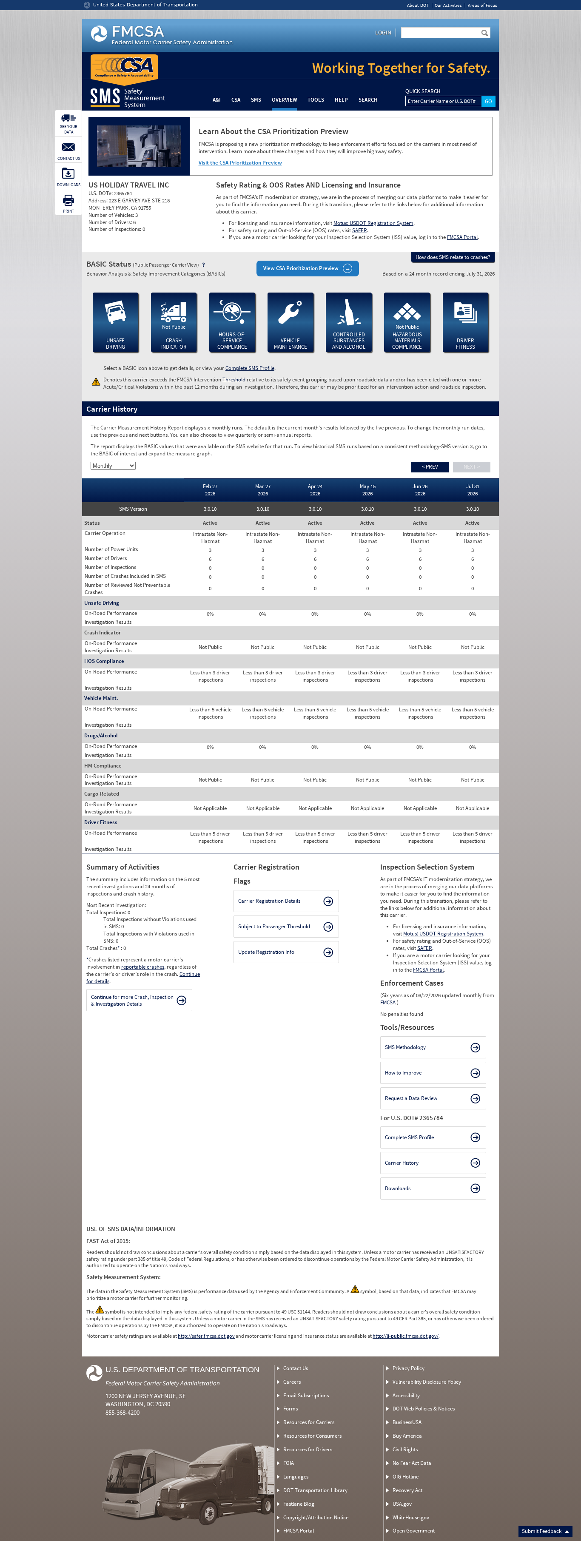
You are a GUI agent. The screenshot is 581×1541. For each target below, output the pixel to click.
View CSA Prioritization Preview (301, 268)
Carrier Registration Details (269, 900)
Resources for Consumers (312, 1435)
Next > (472, 466)
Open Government (414, 1530)
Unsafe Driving (101, 602)
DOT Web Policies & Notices (424, 1408)
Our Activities (448, 5)
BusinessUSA (407, 1422)
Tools (316, 99)
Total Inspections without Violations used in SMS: (150, 923)
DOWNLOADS (68, 185)
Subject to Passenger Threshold (274, 926)
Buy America (407, 1435)
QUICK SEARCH (422, 91)
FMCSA (388, 1002)
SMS (256, 99)
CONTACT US (68, 158)
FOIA (288, 1463)
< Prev (430, 466)
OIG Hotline (406, 1476)
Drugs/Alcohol (101, 735)
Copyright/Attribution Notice (315, 1517)
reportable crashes (142, 966)
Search (368, 99)
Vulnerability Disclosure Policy (427, 1381)
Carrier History (402, 1162)
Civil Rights (405, 1449)
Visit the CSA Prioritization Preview (240, 162)
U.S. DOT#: (101, 193)
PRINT (68, 211)
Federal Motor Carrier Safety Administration (162, 1383)
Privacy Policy (408, 1368)
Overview (284, 99)
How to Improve (403, 1072)
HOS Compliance (104, 661)
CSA (235, 99)
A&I (217, 99)
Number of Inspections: (115, 229)
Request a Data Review (411, 1098)
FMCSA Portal (462, 237)
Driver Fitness (100, 822)
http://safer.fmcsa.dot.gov (206, 1336)
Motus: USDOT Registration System (373, 223)
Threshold (233, 379)
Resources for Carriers (308, 1422)
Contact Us (295, 1368)
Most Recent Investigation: (116, 905)
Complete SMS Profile (249, 368)
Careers (292, 1381)
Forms (290, 1408)
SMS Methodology (405, 1047)
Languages (295, 1476)
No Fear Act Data (412, 1463)
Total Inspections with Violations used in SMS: (148, 937)
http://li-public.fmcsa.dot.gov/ (406, 1336)
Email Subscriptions (306, 1395)
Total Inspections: (107, 912)
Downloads (397, 1188)
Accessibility (406, 1395)
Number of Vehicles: (111, 215)
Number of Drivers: (110, 222)
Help (341, 99)
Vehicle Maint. (101, 698)
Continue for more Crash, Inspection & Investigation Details (132, 1000)
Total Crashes (103, 948)
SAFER (359, 230)
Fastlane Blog (298, 1503)
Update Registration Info (266, 951)
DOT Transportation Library (315, 1490)
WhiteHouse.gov (411, 1517)
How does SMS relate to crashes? (453, 257)
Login (383, 32)
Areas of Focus (482, 5)
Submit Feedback (542, 1531)
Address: (98, 200)
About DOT (418, 5)
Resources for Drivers (307, 1449)
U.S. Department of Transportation (182, 1369)
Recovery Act (407, 1490)
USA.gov (402, 1503)
